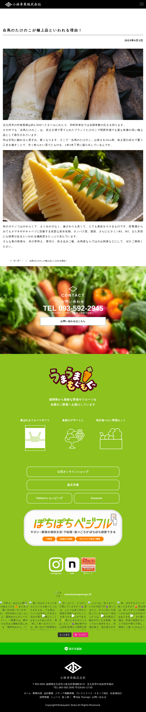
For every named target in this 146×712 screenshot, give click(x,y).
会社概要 (48, 693)
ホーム (27, 693)
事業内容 (37, 693)
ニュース (55, 697)
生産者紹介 (116, 693)
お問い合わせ (99, 697)
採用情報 (44, 697)
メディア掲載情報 (64, 693)
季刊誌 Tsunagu (82, 697)
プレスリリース (84, 693)
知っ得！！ (19, 260)
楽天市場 (73, 484)
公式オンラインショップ (73, 471)
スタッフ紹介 (101, 693)
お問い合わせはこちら (73, 321)
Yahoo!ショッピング (49, 498)
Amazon (96, 498)
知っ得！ (66, 697)
